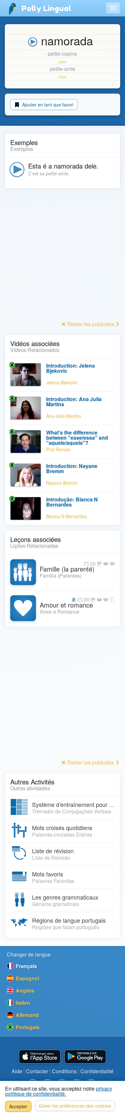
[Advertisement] (62, 256)
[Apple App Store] (40, 1057)
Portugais (26, 1027)
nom (62, 61)
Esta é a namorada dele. (63, 165)
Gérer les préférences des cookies (75, 1105)
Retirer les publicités (90, 324)
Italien (22, 1002)
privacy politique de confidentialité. (58, 1091)
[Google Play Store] (85, 1057)
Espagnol (26, 978)
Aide (17, 1071)
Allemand (26, 1015)
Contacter (37, 1071)
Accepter (18, 1106)
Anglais (24, 990)
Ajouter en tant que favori (47, 104)
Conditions (64, 1071)
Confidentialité (96, 1071)
